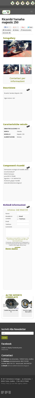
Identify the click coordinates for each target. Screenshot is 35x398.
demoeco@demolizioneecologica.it (18, 366)
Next (29, 305)
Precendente (7, 30)
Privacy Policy (5, 383)
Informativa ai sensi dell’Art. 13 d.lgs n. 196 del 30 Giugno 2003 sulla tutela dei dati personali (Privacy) (17, 239)
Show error (4, 349)
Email (21, 216)
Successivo (5, 33)
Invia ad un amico (26, 30)
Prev (4, 305)
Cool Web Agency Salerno (19, 383)
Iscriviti (4, 338)
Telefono (22, 219)
